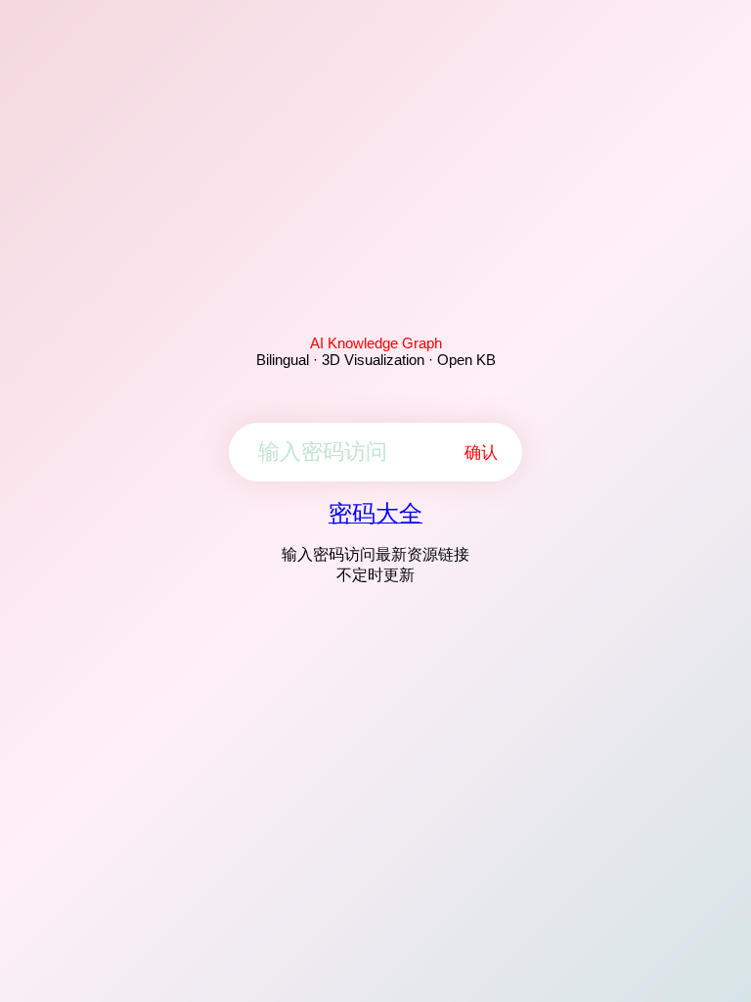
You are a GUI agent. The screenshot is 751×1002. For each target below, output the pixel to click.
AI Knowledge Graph (376, 343)
